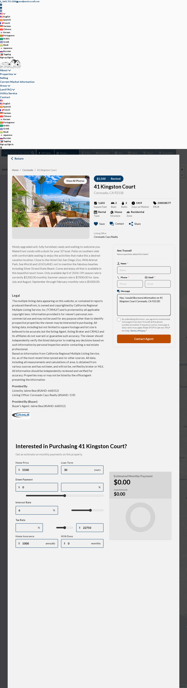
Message (125, 291)
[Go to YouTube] (1, 10)
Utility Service (8, 93)
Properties (6, 74)
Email (151, 277)
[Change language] (2, 13)
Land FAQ (6, 89)
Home (15, 170)
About (4, 70)
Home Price (22, 462)
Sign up (3, 57)
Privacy (141, 330)
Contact (5, 97)
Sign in (10, 57)
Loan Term (67, 462)
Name (124, 263)
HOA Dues (67, 536)
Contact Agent (144, 338)
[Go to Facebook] (1, 4)
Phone (125, 277)
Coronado (27, 170)
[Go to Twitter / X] (1, 7)
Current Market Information (17, 81)
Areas (3, 85)
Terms (133, 330)
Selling (4, 77)
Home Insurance (25, 536)
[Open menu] (1, 147)
